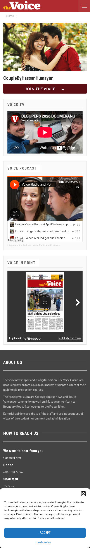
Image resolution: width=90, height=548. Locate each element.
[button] (83, 494)
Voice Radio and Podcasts (46, 245)
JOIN (40, 89)
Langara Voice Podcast (19, 245)
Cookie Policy (43, 542)
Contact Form (12, 457)
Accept (45, 533)
